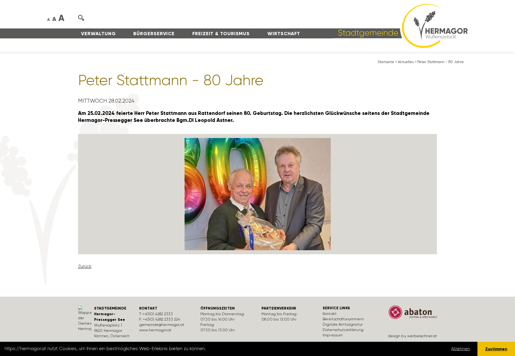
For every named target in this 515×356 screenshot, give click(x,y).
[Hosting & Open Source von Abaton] (410, 314)
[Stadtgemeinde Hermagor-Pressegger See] (377, 25)
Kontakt (330, 313)
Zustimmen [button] (496, 348)
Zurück (84, 266)
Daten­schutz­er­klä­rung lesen (237, 348)
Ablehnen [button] (460, 348)
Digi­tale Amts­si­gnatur (343, 324)
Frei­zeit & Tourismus (221, 34)
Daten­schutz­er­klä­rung (343, 330)
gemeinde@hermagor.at (161, 324)
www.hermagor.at (155, 330)
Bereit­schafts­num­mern (343, 319)
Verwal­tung (98, 34)
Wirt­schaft (283, 34)
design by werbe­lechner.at (412, 336)
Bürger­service (154, 34)
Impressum (333, 335)
